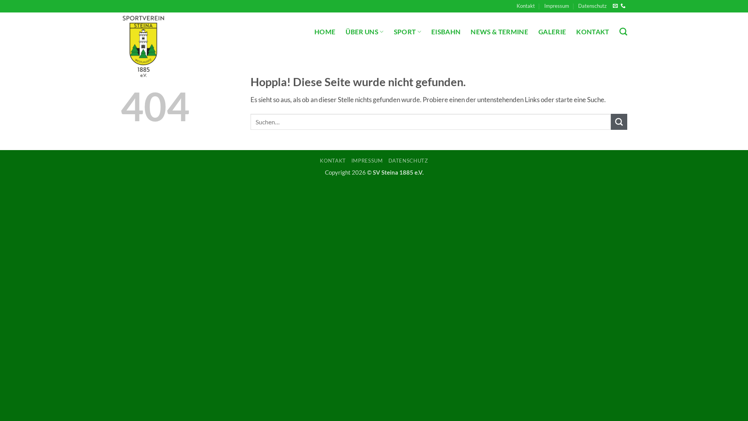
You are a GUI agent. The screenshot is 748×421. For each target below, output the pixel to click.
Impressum (556, 6)
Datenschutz (592, 6)
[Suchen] (623, 31)
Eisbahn (445, 32)
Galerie (552, 32)
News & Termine (499, 32)
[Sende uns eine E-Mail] (615, 6)
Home (324, 32)
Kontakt (526, 6)
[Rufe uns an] (623, 6)
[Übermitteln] (619, 122)
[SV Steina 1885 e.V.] (174, 45)
